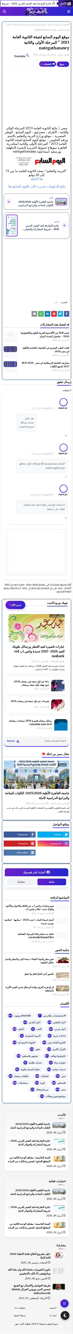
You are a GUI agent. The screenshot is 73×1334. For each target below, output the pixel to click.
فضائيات (42, 1076)
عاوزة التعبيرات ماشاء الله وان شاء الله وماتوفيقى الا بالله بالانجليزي (29, 1271)
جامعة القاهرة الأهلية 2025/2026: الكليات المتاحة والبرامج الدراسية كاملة (37, 795)
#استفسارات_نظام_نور (52, 1015)
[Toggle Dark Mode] (65, 1315)
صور (61, 1076)
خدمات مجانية (56, 1069)
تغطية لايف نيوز (23, 1323)
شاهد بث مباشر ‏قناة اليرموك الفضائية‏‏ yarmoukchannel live (36, 935)
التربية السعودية (31, 1035)
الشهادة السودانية (24, 1042)
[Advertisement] (36, 98)
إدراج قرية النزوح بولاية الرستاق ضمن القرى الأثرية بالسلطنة (29, 989)
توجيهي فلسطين (27, 1055)
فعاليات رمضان (18, 1076)
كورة (40, 1082)
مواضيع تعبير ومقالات (53, 1096)
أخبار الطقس (57, 1022)
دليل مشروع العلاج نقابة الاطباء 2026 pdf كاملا (30, 1255)
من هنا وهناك (39, 1089)
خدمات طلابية (33, 1062)
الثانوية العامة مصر (54, 1042)
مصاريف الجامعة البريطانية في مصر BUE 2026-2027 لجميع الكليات (45, 364)
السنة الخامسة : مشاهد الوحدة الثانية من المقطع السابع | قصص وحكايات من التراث (29, 1159)
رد (65, 435)
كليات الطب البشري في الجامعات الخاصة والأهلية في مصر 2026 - (46, 349)
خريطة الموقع (20, 1315)
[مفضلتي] (64, 1303)
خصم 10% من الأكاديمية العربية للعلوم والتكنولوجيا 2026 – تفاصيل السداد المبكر (45, 334)
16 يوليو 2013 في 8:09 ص (42, 494)
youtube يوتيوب (19, 1015)
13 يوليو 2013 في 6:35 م (43, 453)
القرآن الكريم (56, 1049)
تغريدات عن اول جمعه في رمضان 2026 (30, 701)
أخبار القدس (32, 1022)
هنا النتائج (36, 178)
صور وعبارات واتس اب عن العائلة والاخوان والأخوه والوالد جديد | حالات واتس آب (30, 907)
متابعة (52, 881)
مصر (60, 1089)
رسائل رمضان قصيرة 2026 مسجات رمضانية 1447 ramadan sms (30, 722)
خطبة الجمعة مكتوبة (28, 1069)
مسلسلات (20, 1082)
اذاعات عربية (57, 1035)
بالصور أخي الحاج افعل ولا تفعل (39, 973)
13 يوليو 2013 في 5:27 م (43, 408)
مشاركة (21, 881)
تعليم (50, 24)
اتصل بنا (53, 1315)
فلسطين (59, 1082)
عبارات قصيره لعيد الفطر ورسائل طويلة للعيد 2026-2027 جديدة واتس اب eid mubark (38, 651)
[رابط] (36, 161)
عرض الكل (16, 604)
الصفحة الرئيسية (62, 24)
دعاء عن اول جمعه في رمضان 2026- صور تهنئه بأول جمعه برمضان (31, 683)
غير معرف (62, 54)
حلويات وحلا (58, 1062)
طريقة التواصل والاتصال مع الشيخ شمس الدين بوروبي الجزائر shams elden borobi (31, 1289)
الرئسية (53, 1307)
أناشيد (18, 1029)
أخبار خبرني (57, 1029)
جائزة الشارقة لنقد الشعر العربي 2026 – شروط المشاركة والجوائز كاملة (29, 1142)
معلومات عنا (20, 1307)
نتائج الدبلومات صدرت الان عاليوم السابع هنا (36, 186)
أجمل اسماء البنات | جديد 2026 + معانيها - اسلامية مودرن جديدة (29, 921)
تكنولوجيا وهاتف (55, 1055)
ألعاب (37, 1029)
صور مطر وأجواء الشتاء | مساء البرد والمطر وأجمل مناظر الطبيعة (29, 961)
